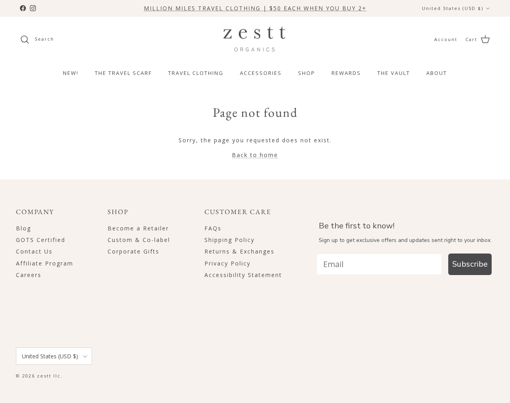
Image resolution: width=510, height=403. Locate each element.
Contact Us (34, 251)
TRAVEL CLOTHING (196, 73)
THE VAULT (393, 73)
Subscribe (470, 264)
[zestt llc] (255, 39)
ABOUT (436, 73)
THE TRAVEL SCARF (123, 73)
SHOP (306, 73)
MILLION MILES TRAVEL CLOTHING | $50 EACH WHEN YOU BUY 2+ (255, 8)
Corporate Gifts (133, 251)
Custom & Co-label (139, 240)
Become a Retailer (138, 228)
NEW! (70, 73)
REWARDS (346, 73)
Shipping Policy (229, 240)
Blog (23, 228)
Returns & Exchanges (239, 251)
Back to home (255, 155)
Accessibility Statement (243, 275)
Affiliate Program (44, 263)
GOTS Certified (40, 240)
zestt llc (49, 376)
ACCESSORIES (261, 73)
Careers (28, 275)
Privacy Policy (227, 263)
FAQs (213, 228)
